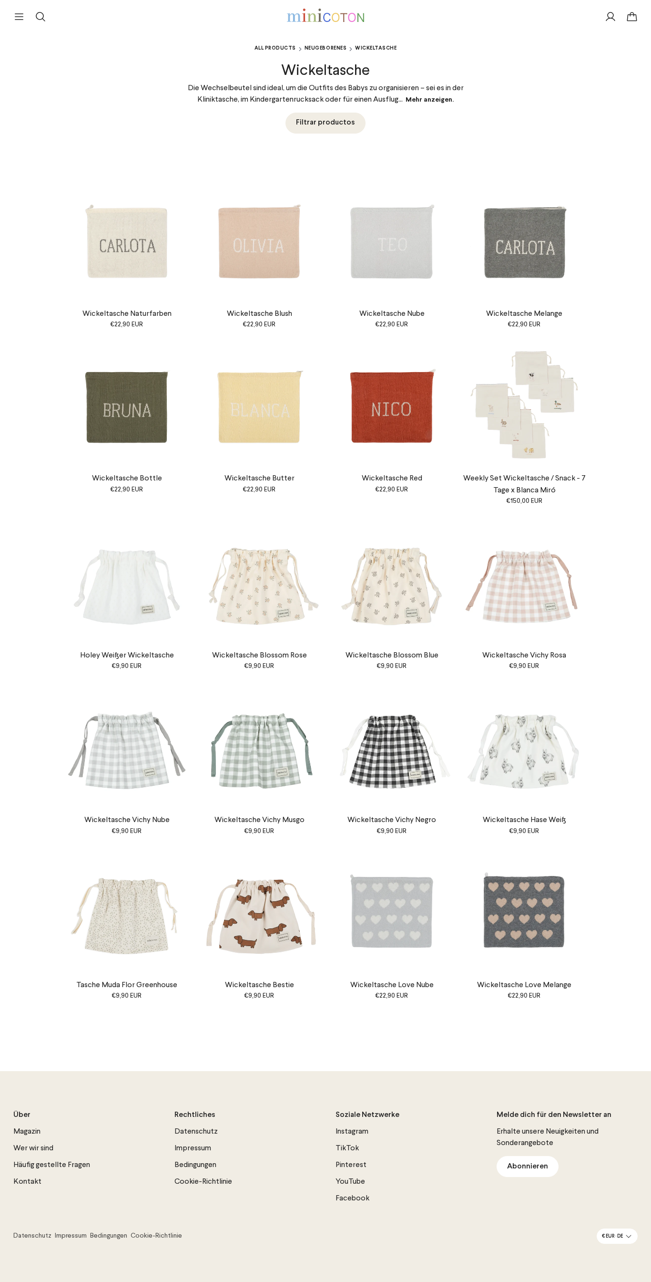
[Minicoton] (326, 15)
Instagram (352, 1132)
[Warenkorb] (632, 16)
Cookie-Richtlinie (203, 1182)
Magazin (27, 1132)
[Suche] (40, 16)
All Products (275, 48)
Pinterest (351, 1165)
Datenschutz (196, 1132)
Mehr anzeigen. (430, 100)
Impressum (192, 1148)
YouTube (350, 1182)
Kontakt (27, 1182)
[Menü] (19, 17)
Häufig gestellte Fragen (51, 1165)
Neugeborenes (325, 48)
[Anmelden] (610, 16)
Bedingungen (195, 1165)
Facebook (352, 1198)
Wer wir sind (33, 1148)
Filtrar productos (325, 122)
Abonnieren (527, 1166)
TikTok (347, 1148)
